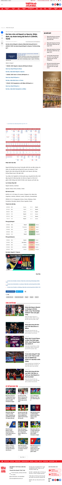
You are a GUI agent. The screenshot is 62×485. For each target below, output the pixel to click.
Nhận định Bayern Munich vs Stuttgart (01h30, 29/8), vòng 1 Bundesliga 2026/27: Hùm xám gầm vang (32, 311)
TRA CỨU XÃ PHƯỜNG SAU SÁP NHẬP (43, 0)
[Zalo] (60, 4)
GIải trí (45, 9)
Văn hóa (37, 9)
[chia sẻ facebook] (2, 35)
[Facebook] (56, 0)
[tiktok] (58, 4)
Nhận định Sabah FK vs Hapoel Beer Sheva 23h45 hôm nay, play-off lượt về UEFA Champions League (10, 398)
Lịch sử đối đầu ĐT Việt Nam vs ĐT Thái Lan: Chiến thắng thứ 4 (35, 398)
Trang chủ (3, 27)
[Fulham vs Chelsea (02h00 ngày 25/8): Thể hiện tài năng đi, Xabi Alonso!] (11, 441)
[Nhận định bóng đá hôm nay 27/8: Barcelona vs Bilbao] (15, 327)
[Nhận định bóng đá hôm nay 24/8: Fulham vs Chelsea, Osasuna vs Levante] (23, 441)
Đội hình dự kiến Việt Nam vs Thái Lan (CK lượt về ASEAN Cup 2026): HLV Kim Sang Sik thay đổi (22, 415)
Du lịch (41, 9)
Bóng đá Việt (24, 9)
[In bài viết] (2, 38)
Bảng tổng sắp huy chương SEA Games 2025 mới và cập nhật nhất (53, 38)
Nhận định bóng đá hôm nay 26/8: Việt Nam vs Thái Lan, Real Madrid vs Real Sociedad (32, 374)
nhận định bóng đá (19, 297)
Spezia (31, 297)
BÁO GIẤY (33, 0)
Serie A (36, 297)
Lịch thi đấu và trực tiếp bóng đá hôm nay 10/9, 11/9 (17, 123)
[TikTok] (60, 0)
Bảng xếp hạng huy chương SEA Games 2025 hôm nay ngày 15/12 (53, 51)
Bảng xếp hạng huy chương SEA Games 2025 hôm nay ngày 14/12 (53, 44)
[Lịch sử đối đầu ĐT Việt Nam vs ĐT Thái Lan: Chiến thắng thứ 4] (35, 391)
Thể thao (18, 9)
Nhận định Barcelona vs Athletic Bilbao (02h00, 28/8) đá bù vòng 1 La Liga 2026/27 (35, 415)
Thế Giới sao (49, 9)
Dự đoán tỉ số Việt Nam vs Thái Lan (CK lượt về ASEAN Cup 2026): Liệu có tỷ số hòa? (22, 398)
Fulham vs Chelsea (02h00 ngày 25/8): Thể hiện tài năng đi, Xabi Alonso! (10, 448)
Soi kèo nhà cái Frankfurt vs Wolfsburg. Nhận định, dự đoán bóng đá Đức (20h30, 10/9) (23, 287)
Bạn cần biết (55, 9)
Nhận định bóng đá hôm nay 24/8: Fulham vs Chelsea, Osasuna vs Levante (23, 448)
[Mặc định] (2, 43)
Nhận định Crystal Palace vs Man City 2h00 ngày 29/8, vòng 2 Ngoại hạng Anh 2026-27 (32, 341)
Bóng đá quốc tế (31, 9)
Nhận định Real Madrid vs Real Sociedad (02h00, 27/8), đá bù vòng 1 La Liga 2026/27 (10, 431)
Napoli (26, 297)
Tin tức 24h (13, 9)
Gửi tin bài (53, 0)
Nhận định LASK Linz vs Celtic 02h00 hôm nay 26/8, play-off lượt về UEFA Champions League (35, 431)
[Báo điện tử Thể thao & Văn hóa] (31, 4)
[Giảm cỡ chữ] (2, 46)
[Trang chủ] (2, 9)
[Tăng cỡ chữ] (2, 41)
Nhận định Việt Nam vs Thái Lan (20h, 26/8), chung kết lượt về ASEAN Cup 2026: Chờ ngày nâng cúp (10, 415)
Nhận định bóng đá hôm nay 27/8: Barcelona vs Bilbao (32, 326)
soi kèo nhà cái (9, 297)
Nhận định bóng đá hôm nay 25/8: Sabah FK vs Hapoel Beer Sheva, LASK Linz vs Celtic (22, 431)
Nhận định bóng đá (10, 27)
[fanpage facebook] (53, 4)
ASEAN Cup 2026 (7, 9)
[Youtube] (58, 0)
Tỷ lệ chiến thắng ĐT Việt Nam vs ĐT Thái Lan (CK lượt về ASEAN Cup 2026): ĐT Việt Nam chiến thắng (32, 357)
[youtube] (55, 4)
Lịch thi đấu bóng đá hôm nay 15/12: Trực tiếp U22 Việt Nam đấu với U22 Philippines (53, 58)
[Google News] (32, 42)
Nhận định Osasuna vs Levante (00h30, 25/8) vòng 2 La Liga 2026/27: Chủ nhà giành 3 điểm (35, 448)
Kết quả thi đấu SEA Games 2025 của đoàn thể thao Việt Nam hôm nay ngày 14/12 (53, 65)
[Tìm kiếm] (2, 4)
